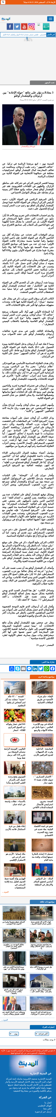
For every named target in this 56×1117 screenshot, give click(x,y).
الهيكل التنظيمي (45, 1106)
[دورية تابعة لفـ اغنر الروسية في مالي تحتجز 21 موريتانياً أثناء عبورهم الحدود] (41, 1003)
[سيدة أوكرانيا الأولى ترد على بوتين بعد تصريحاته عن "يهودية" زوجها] (14, 958)
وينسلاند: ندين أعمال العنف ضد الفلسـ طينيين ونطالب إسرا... (13, 1013)
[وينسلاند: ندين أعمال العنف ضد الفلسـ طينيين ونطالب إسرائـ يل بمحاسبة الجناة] (14, 1003)
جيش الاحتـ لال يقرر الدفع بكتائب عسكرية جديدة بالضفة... (13, 991)
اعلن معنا (47, 1109)
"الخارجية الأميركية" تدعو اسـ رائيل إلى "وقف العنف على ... (41, 990)
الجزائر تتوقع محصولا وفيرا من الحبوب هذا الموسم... (13, 923)
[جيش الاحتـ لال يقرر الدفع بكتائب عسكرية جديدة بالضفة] (14, 981)
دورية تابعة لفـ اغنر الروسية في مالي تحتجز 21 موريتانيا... (41, 1013)
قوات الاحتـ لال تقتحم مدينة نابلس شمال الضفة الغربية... (40, 923)
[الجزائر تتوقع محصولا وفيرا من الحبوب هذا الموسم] (14, 913)
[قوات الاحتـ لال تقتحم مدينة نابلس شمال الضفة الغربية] (41, 913)
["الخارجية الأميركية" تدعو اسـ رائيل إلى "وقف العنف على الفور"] (41, 981)
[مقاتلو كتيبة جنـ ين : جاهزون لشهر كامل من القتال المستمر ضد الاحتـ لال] (14, 935)
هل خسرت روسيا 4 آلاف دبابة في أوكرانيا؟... (41, 968)
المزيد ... (5, 892)
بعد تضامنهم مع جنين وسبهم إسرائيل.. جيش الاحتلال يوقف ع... (41, 946)
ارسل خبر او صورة (43, 1112)
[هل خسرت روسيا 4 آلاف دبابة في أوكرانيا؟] (41, 958)
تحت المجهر (50, 82)
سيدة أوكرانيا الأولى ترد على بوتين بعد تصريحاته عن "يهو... (13, 968)
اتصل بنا (48, 1102)
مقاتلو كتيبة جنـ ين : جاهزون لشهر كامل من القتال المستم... (13, 946)
